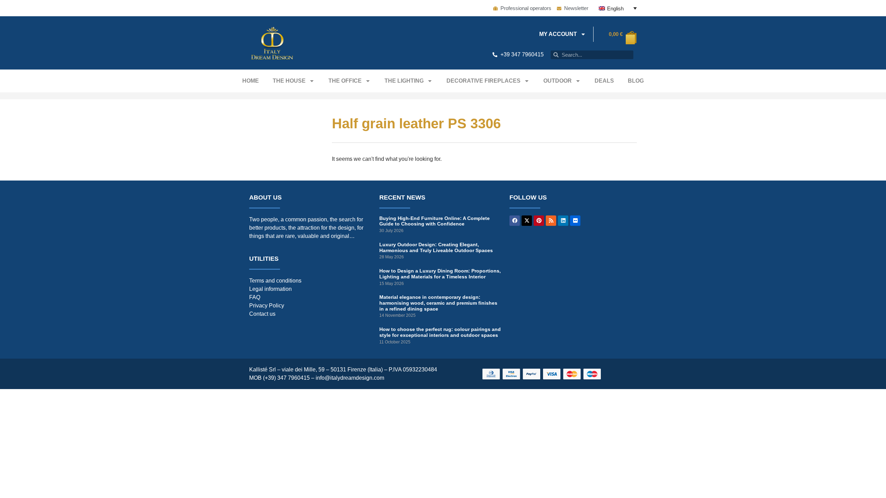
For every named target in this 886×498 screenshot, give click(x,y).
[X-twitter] (527, 220)
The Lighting (404, 81)
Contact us (262, 314)
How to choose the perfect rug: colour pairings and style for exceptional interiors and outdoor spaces (440, 332)
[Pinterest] (539, 220)
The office (345, 81)
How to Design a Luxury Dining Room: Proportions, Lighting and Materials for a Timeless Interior (440, 273)
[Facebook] (514, 220)
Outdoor (557, 81)
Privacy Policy (266, 305)
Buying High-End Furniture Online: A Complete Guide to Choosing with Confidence (434, 221)
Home (250, 81)
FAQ (254, 297)
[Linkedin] (563, 220)
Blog (636, 81)
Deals (604, 81)
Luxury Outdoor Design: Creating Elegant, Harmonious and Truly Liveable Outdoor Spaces (436, 247)
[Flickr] (575, 220)
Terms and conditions (275, 281)
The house (289, 81)
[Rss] (551, 220)
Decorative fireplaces (483, 81)
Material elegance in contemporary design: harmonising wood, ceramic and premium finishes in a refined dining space (438, 303)
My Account (558, 34)
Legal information (270, 289)
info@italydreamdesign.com (350, 378)
